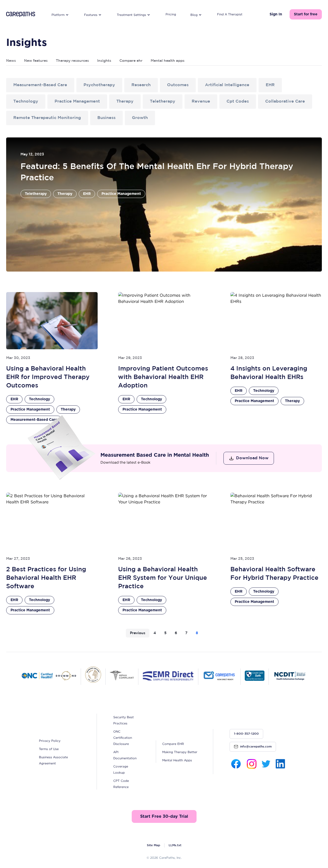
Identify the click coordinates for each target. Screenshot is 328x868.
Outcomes (178, 85)
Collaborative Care (285, 101)
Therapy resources (72, 60)
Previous (137, 633)
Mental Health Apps (177, 760)
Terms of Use (49, 749)
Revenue (201, 101)
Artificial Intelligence (227, 85)
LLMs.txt (175, 845)
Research (141, 85)
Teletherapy (162, 101)
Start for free (305, 14)
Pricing (171, 14)
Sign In (276, 14)
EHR (270, 85)
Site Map (153, 845)
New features (36, 60)
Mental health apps (167, 60)
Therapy (125, 101)
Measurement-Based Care (40, 85)
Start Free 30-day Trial (164, 816)
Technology (25, 101)
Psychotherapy (99, 85)
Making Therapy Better (179, 752)
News (11, 60)
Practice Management (77, 101)
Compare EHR (173, 743)
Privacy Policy (49, 740)
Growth (140, 118)
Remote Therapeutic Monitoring (47, 118)
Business (106, 118)
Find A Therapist (229, 14)
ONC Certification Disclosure (122, 737)
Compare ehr (130, 60)
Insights (104, 60)
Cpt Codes (238, 101)
